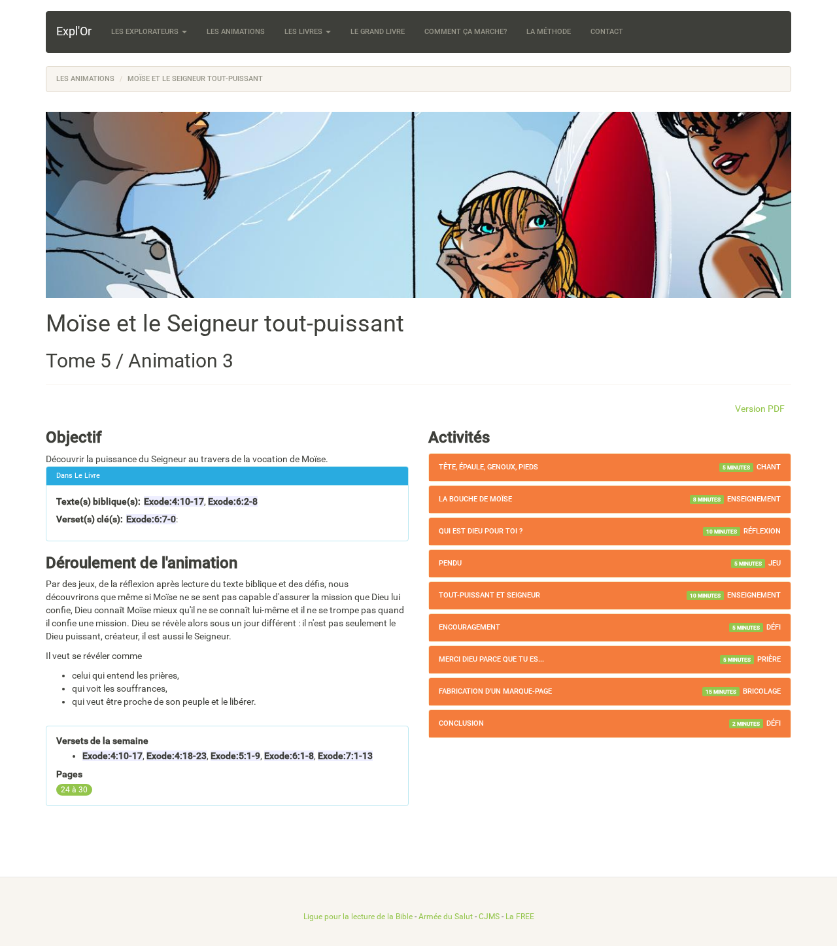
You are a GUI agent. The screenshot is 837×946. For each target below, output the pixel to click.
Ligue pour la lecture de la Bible (358, 916)
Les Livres (304, 31)
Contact (606, 31)
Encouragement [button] (469, 627)
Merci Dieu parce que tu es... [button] (491, 659)
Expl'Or (74, 31)
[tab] (610, 467)
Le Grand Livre (377, 31)
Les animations (236, 31)
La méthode (548, 31)
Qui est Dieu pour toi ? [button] (480, 531)
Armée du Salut (445, 916)
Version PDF (760, 408)
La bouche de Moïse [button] (475, 499)
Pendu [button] (450, 563)
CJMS (489, 916)
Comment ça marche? (465, 31)
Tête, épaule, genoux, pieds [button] (488, 467)
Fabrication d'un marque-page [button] (495, 691)
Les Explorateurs (145, 31)
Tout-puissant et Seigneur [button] (489, 595)
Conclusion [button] (461, 723)
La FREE (519, 916)
